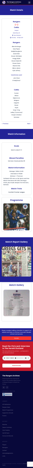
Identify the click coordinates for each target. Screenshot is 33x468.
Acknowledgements (7, 453)
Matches (4, 424)
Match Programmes (7, 410)
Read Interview (16, 365)
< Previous (5, 124)
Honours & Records (7, 436)
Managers (5, 447)
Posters (4, 415)
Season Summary (7, 427)
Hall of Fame (5, 433)
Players (4, 444)
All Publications (6, 404)
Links (3, 456)
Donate (16, 338)
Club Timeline (6, 430)
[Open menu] (29, 2)
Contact (4, 450)
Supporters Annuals (7, 413)
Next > (29, 124)
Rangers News (6, 407)
